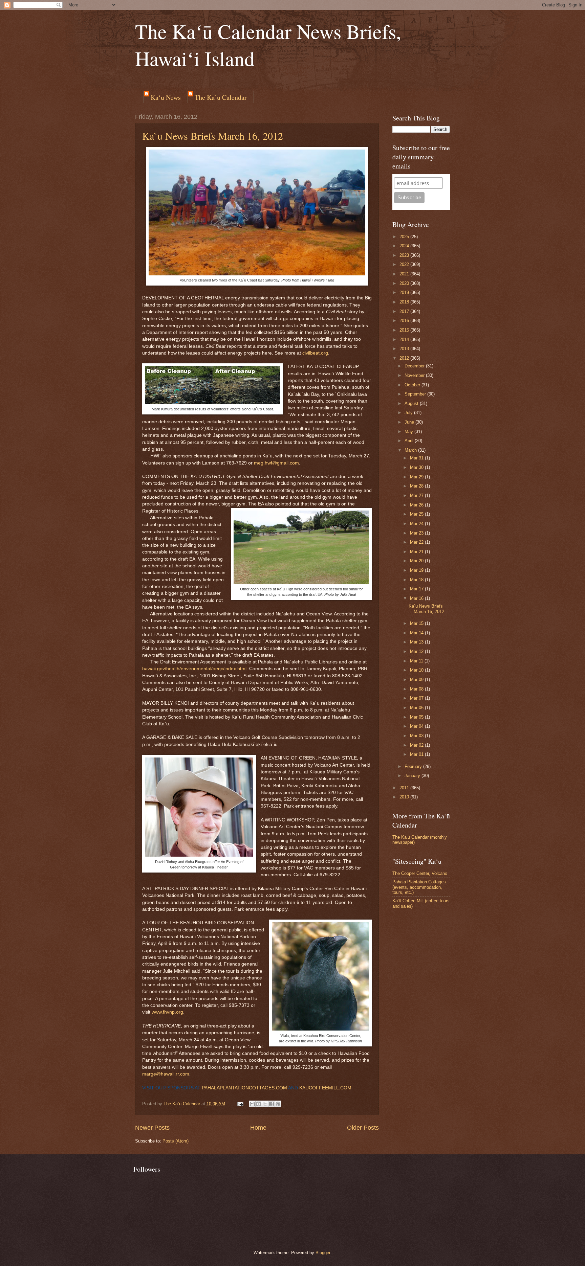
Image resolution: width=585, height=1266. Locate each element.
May (409, 431)
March (411, 450)
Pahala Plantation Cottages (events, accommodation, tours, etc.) (419, 887)
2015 (404, 330)
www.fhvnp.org (167, 1012)
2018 (404, 301)
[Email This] (252, 1104)
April (410, 440)
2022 (404, 264)
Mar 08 (417, 689)
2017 (404, 311)
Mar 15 (417, 623)
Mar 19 (417, 570)
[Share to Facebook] (271, 1104)
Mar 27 (417, 495)
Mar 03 (417, 735)
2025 (404, 236)
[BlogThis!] (258, 1104)
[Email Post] (240, 1103)
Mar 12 (417, 651)
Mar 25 (417, 514)
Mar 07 (417, 698)
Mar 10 (417, 670)
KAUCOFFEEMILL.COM (325, 1087)
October (413, 384)
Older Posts (363, 1127)
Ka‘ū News (166, 97)
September (416, 394)
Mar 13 (417, 642)
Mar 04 (417, 726)
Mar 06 (417, 707)
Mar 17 (417, 588)
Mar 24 (417, 523)
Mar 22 (417, 542)
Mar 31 (417, 457)
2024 (404, 245)
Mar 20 (417, 560)
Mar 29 (417, 476)
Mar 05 (417, 717)
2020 (404, 283)
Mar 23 (417, 533)
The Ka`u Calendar (221, 97)
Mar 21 (417, 551)
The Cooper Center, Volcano (419, 873)
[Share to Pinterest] (278, 1104)
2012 (404, 358)
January (413, 775)
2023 (404, 255)
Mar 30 (417, 467)
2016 (404, 320)
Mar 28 (417, 486)
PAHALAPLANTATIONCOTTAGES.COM (244, 1087)
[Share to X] (265, 1104)
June (410, 422)
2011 (404, 787)
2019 (404, 292)
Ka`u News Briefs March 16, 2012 (212, 135)
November (415, 375)
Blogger (323, 1252)
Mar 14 (417, 632)
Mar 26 (417, 504)
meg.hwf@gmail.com (276, 463)
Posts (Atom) (175, 1141)
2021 (404, 273)
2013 (404, 348)
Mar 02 (417, 745)
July (409, 412)
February (414, 766)
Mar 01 (417, 754)
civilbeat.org (315, 353)
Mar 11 (417, 660)
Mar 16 (417, 598)
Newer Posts (152, 1127)
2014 (404, 339)
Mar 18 (417, 579)
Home (258, 1127)
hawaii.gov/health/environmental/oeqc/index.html (194, 668)
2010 (404, 796)
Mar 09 (417, 679)
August (412, 403)
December (415, 365)
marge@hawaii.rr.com (165, 1074)
